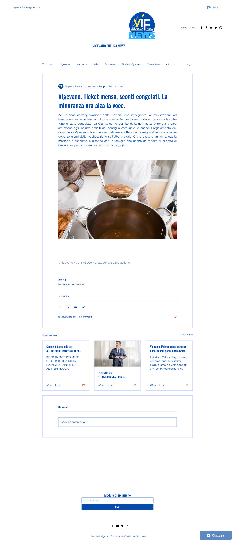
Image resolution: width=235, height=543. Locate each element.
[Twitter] (215, 27)
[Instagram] (220, 27)
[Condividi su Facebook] (59, 306)
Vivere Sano (153, 64)
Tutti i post (47, 64)
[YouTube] (211, 27)
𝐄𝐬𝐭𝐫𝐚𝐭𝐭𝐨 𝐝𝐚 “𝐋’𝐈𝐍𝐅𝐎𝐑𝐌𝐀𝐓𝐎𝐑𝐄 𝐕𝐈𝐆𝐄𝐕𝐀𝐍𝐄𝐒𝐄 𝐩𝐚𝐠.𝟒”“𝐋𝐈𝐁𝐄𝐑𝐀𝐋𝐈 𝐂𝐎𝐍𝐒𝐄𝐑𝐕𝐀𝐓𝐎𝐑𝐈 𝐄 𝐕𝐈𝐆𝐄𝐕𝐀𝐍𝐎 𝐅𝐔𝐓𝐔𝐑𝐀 (112, 375)
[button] (188, 64)
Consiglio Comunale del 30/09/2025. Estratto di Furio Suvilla (62, 349)
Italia (96, 64)
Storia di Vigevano (131, 64)
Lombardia (81, 64)
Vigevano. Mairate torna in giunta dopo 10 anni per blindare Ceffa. (168, 349)
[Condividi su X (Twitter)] (67, 306)
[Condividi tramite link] (83, 306)
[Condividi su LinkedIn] (75, 306)
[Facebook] (201, 27)
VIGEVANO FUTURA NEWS (109, 45)
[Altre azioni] (175, 86)
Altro (168, 64)
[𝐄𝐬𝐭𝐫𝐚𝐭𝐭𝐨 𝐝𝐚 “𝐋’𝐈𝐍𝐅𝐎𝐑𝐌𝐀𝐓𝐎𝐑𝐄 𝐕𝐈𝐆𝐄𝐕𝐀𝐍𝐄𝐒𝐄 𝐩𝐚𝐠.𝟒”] (117, 354)
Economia (110, 64)
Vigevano (65, 64)
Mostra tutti (187, 334)
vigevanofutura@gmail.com (27, 7)
